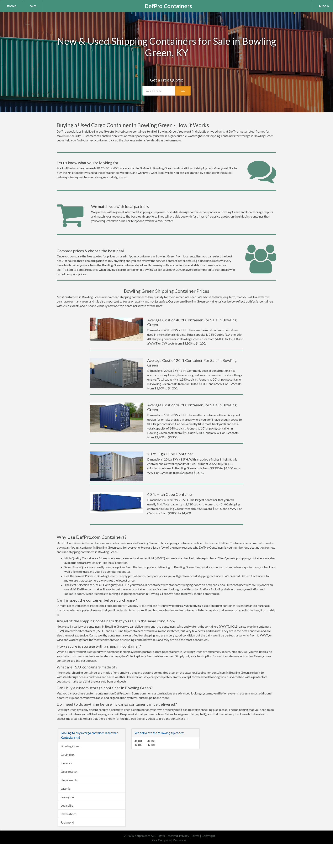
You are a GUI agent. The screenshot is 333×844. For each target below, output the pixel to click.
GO (183, 90)
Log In (325, 6)
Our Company (161, 840)
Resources (180, 840)
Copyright (208, 835)
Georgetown (69, 771)
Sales (33, 6)
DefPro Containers (168, 6)
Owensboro (69, 814)
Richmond (67, 822)
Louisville (67, 805)
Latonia (66, 788)
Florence (66, 763)
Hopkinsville (69, 780)
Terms (195, 835)
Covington (68, 754)
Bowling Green (70, 746)
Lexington (67, 797)
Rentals (11, 6)
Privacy (184, 835)
